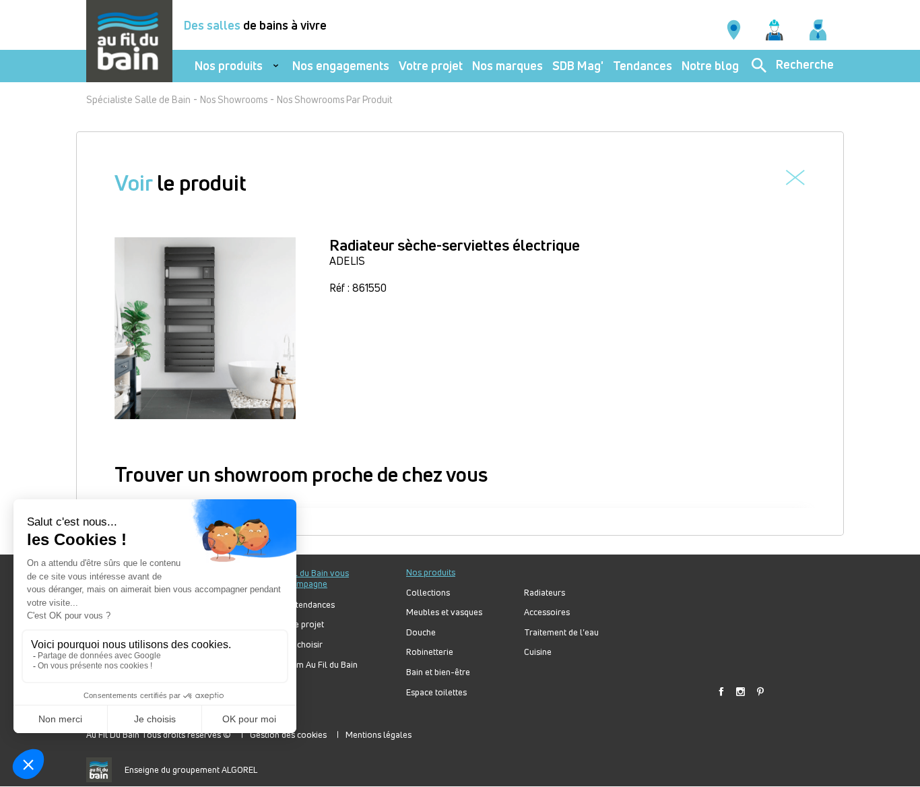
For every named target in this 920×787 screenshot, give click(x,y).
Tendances (642, 65)
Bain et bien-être (438, 672)
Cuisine (538, 652)
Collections (428, 592)
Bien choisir (300, 644)
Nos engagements (340, 65)
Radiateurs (544, 592)
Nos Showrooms (233, 99)
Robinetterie (429, 652)
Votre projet (431, 65)
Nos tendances (306, 604)
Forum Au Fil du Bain (318, 664)
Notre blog (710, 65)
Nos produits (229, 65)
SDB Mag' (577, 65)
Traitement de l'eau (561, 632)
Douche (421, 632)
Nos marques (507, 65)
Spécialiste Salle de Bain (138, 99)
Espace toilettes (436, 692)
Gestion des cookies (288, 734)
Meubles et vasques (444, 612)
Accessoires (547, 612)
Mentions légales (379, 734)
